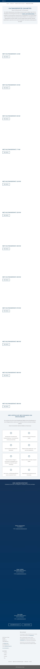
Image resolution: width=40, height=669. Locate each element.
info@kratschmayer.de (8, 646)
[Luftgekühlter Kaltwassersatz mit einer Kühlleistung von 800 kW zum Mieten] (20, 327)
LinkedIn (5, 654)
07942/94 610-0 (6, 643)
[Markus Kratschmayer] (20, 505)
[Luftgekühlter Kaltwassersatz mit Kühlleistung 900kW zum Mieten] (20, 294)
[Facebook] (3, 656)
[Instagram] (3, 653)
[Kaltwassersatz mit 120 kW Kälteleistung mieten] (20, 166)
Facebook (5, 656)
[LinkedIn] (3, 655)
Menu (36, 1)
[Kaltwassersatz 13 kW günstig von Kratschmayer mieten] (20, 39)
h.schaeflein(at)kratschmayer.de (21, 573)
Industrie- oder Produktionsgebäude (28, 13)
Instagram (5, 652)
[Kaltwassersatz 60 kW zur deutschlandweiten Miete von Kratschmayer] (20, 102)
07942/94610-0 (31, 635)
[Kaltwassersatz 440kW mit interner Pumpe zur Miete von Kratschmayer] (20, 232)
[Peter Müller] (20, 593)
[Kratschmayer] (4, 1)
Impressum (10, 661)
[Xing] (3, 658)
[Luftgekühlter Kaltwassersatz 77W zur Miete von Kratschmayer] (20, 135)
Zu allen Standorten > (5, 648)
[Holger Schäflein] (20, 548)
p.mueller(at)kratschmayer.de (21, 618)
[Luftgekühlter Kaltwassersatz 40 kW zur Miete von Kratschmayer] (20, 70)
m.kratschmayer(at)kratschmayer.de (21, 528)
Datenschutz (26, 661)
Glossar (30, 661)
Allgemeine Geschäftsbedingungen (18, 661)
